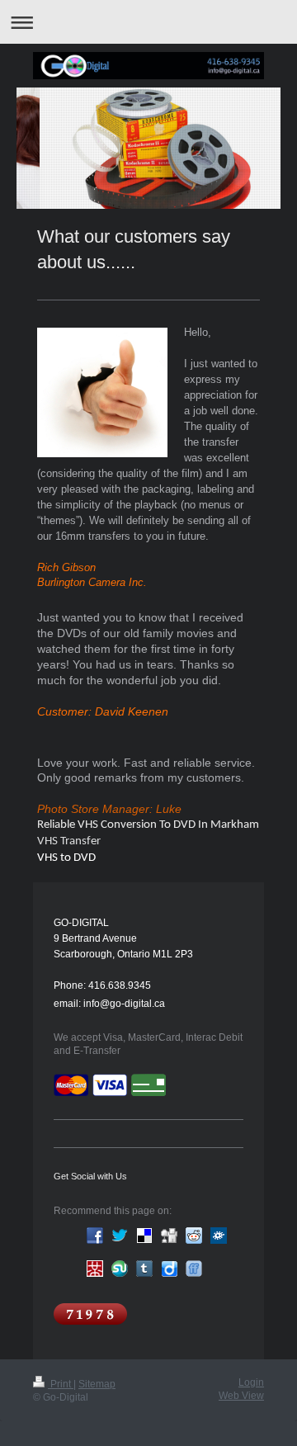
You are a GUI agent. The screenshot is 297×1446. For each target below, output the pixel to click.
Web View (241, 1395)
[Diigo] (169, 1268)
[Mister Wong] (95, 1268)
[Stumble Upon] (119, 1268)
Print (60, 1384)
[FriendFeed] (194, 1268)
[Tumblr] (144, 1268)
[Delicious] (144, 1235)
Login (251, 1382)
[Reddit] (194, 1235)
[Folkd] (218, 1235)
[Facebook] (95, 1235)
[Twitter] (119, 1235)
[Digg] (169, 1235)
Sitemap (97, 1384)
